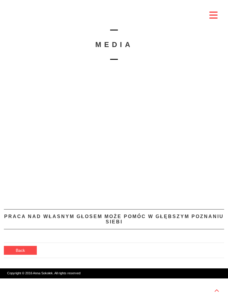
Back (20, 250)
